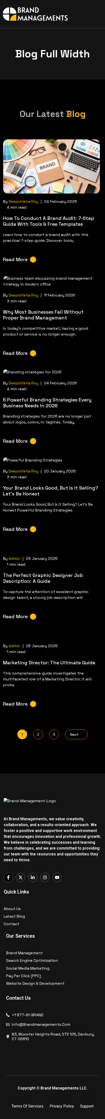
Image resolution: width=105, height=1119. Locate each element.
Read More (15, 259)
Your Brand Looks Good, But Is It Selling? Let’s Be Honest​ (50, 491)
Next (75, 734)
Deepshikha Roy (23, 201)
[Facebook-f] (8, 877)
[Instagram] (45, 877)
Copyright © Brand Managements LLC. (52, 1088)
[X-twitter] (20, 877)
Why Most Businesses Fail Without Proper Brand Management (43, 315)
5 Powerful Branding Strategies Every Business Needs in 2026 (47, 403)
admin (14, 558)
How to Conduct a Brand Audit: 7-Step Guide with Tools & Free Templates (48, 221)
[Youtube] (57, 877)
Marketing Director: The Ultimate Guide (49, 662)
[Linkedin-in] (32, 877)
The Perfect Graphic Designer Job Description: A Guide (43, 578)
